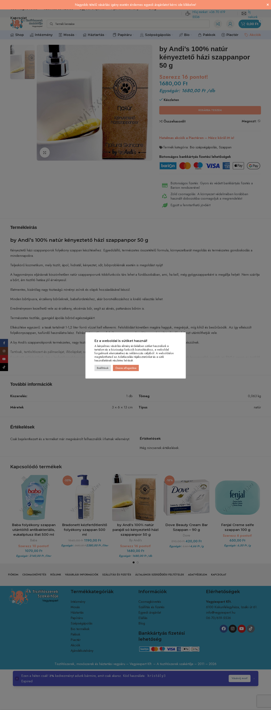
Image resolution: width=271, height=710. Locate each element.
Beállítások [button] (103, 368)
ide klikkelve (186, 4)
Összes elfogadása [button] (125, 368)
